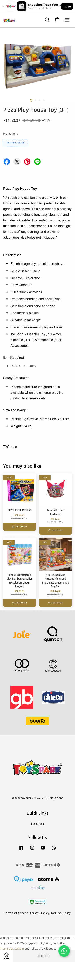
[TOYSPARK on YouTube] (43, 850)
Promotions (10, 134)
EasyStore (55, 798)
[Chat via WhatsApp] (64, 951)
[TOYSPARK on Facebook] (21, 850)
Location (37, 823)
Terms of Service (16, 913)
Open (67, 6)
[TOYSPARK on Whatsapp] (54, 850)
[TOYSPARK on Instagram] (32, 850)
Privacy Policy (39, 913)
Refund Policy (61, 913)
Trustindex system (12, 949)
